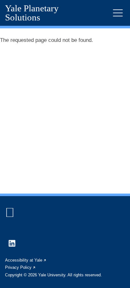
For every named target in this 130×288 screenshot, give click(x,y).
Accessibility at (26, 260)
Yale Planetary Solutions (32, 13)
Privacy (20, 267)
